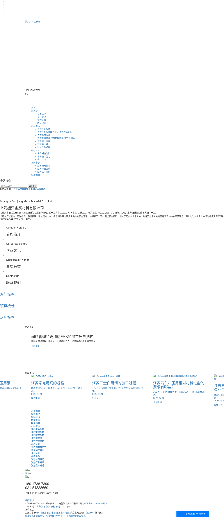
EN (26, 94)
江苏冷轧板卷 (43, 128)
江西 (63, 506)
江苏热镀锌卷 (57, 138)
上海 (38, 506)
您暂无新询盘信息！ (78, 515)
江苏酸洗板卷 (43, 141)
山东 (68, 506)
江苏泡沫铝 (42, 144)
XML (64, 515)
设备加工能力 (43, 156)
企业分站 (40, 515)
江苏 (43, 506)
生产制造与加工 (44, 153)
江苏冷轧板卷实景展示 (48, 132)
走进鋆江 (35, 110)
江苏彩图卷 (69, 138)
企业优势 (41, 159)
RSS (58, 515)
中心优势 (35, 150)
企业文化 (41, 116)
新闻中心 (35, 162)
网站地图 (50, 515)
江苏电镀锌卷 (43, 138)
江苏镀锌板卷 (43, 135)
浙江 (48, 506)
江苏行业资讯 (43, 168)
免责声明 (90, 512)
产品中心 (35, 125)
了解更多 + (36, 345)
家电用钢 (30, 189)
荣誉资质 (41, 119)
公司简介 (41, 113)
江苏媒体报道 (43, 171)
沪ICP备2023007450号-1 (95, 503)
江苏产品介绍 (65, 132)
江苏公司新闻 (43, 165)
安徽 (53, 506)
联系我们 (41, 122)
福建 (58, 506)
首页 (33, 107)
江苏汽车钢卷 (43, 147)
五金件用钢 (40, 189)
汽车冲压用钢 (19, 189)
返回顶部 (29, 500)
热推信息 (29, 515)
